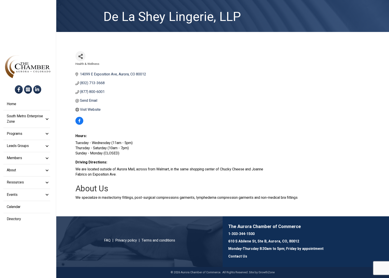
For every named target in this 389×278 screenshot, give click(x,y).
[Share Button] (80, 56)
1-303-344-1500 (241, 234)
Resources (15, 182)
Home (11, 104)
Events (12, 194)
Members (14, 158)
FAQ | (109, 240)
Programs (14, 133)
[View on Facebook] (79, 123)
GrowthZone (266, 272)
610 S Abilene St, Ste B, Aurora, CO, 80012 (263, 241)
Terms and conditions (158, 240)
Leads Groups (18, 146)
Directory (14, 219)
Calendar (13, 207)
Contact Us (237, 256)
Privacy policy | (128, 240)
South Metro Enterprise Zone (25, 118)
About (11, 170)
